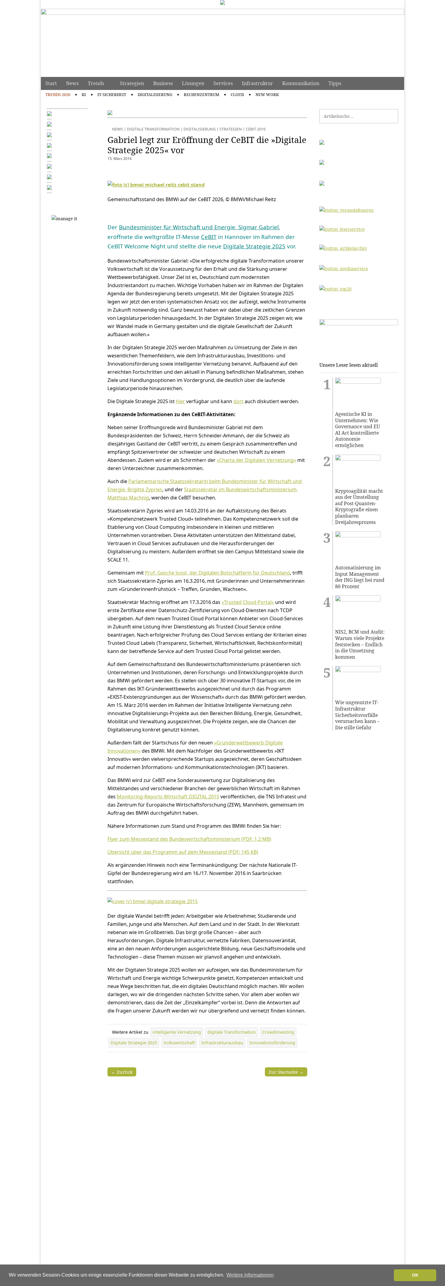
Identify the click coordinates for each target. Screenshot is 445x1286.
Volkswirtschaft (179, 1043)
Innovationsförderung (272, 1043)
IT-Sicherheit (111, 94)
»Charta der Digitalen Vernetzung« (256, 460)
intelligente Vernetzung (177, 1032)
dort (238, 401)
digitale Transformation (231, 1032)
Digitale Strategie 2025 (254, 246)
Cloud (237, 94)
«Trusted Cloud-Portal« (248, 602)
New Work (267, 94)
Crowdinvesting (278, 1032)
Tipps (334, 83)
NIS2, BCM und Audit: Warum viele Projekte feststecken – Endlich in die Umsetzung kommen (360, 644)
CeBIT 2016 (255, 129)
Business (163, 83)
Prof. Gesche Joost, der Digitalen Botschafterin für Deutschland (217, 572)
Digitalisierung (155, 94)
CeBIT (208, 236)
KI (84, 94)
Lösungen (193, 83)
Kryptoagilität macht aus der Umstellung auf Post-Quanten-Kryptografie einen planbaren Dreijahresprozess (359, 506)
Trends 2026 (57, 94)
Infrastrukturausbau (222, 1043)
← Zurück (122, 1072)
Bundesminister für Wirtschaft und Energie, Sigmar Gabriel (199, 227)
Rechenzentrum (201, 94)
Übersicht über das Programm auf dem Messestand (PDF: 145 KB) (182, 852)
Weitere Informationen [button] (250, 1275)
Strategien (132, 83)
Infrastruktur (257, 83)
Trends (96, 83)
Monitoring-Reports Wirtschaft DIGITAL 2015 (168, 796)
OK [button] (415, 1275)
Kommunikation (300, 83)
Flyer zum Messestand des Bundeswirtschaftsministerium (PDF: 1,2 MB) (189, 839)
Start (51, 83)
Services (223, 83)
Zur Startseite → (286, 1072)
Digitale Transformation (153, 129)
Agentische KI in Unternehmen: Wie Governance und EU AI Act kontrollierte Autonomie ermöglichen (357, 430)
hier (180, 401)
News (72, 83)
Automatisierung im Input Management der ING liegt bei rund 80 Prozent (359, 577)
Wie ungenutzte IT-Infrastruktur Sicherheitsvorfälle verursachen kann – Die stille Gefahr (357, 715)
